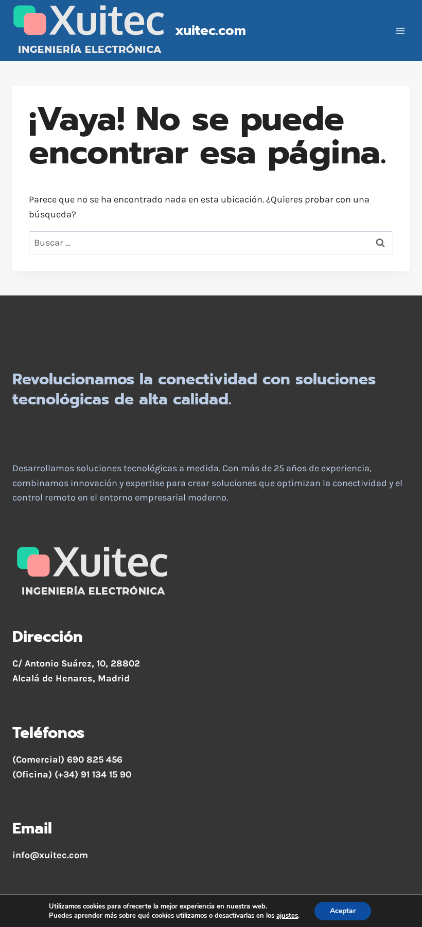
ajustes (287, 915)
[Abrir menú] (400, 31)
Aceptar (343, 911)
